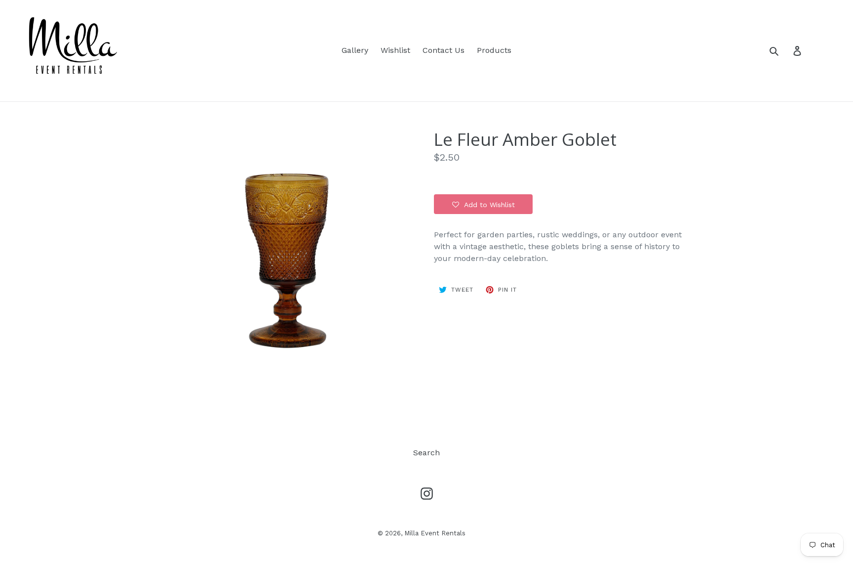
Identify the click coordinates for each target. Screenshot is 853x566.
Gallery (355, 50)
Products (494, 50)
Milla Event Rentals (434, 533)
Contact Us (444, 50)
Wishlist (395, 50)
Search (426, 452)
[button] (483, 204)
